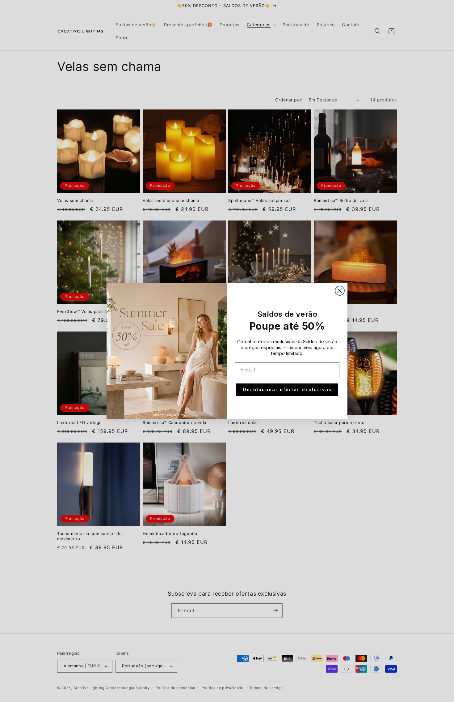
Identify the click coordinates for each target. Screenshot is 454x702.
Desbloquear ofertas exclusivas (287, 389)
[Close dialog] (339, 290)
